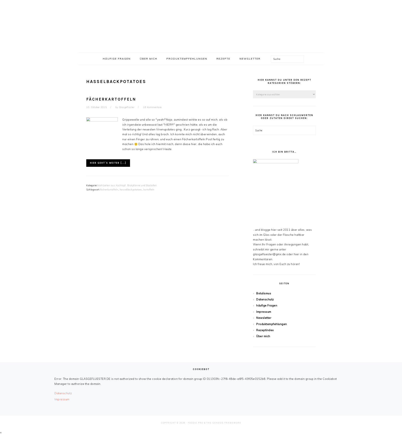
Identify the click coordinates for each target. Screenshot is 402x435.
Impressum (263, 311)
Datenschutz (265, 299)
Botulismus (263, 293)
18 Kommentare (152, 107)
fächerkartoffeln (109, 189)
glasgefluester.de (201, 25)
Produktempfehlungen (271, 324)
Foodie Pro (195, 423)
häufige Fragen (266, 305)
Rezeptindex (265, 330)
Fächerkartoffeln (111, 99)
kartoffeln (149, 189)
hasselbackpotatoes (131, 189)
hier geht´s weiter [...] (108, 163)
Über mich (263, 336)
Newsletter (263, 317)
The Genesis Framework (223, 423)
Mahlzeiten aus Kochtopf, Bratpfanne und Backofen (127, 185)
